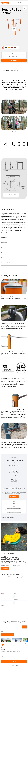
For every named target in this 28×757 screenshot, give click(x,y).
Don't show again (14, 665)
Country (2, 654)
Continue (14, 661)
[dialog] (14, 378)
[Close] (25, 643)
